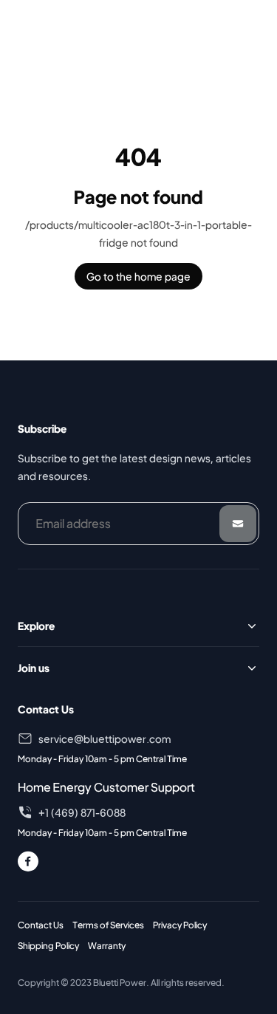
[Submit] (237, 523)
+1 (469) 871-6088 (82, 812)
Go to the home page (138, 276)
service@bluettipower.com (104, 738)
